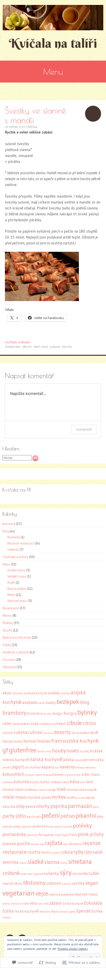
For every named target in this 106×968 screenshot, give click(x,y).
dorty (75, 733)
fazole (7, 741)
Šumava (62, 911)
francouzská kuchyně (75, 740)
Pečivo (7, 615)
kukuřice (21, 781)
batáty (51, 702)
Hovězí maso (16, 570)
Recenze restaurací (20, 543)
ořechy (27, 347)
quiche (23, 843)
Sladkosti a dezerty (15, 652)
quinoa (34, 844)
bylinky (87, 712)
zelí (46, 903)
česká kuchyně (73, 903)
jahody (78, 760)
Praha (73, 835)
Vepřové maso (17, 601)
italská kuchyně (46, 759)
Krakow (47, 775)
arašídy (53, 693)
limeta (8, 789)
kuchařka (7, 782)
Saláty (6, 645)
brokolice (34, 713)
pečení (51, 815)
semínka (10, 862)
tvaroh (8, 883)
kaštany (80, 767)
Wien (40, 903)
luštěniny (30, 790)
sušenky (51, 873)
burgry (70, 713)
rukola (67, 852)
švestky (67, 347)
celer (7, 723)
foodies (44, 741)
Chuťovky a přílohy (17, 342)
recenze (91, 843)
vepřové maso (86, 894)
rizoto (46, 852)
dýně (94, 732)
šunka (97, 911)
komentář (84, 429)
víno (33, 903)
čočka (8, 911)
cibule (74, 723)
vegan (91, 883)
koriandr (30, 775)
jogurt (18, 767)
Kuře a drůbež (16, 589)
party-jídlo (41, 347)
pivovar (7, 826)
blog (84, 702)
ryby (79, 852)
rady (41, 844)
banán (41, 703)
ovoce (30, 806)
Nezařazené (10, 608)
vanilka (78, 883)
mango (51, 790)
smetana (80, 861)
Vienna (6, 903)
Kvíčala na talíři (53, 43)
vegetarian (18, 893)
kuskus (34, 782)
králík (77, 775)
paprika (58, 806)
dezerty (62, 732)
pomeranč (32, 835)
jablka (68, 759)
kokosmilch (13, 774)
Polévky (7, 623)
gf (5, 750)
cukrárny (48, 733)
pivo (100, 816)
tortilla (83, 873)
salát (98, 852)
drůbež (84, 733)
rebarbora (75, 844)
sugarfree (38, 874)
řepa (54, 911)
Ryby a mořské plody (16, 637)
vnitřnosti (16, 903)
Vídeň (25, 903)
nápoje (90, 798)
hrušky (84, 751)
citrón (89, 723)
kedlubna (90, 767)
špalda (71, 911)
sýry (66, 872)
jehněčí (6, 767)
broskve (47, 713)
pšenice (9, 843)
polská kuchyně (63, 826)
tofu (74, 874)
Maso (6, 564)
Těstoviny (9, 667)
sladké (35, 861)
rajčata (53, 843)
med (61, 789)
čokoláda (93, 903)
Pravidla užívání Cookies (73, 949)
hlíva (48, 751)
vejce (41, 893)
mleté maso (14, 797)
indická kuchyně (15, 759)
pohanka (27, 826)
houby (59, 750)
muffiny (72, 798)
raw (65, 844)
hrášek (96, 751)
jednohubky (13, 347)
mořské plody (39, 797)
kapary (47, 767)
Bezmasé (8, 524)
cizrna (7, 732)
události (53, 883)
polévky (82, 825)
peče (38, 816)
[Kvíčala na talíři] (53, 17)
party (96, 807)
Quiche (7, 630)
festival (29, 741)
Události (13, 549)
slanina (55, 347)
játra (27, 767)
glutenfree (22, 750)
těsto (18, 884)
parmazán (80, 805)
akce (6, 693)
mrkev (59, 797)
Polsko (49, 826)
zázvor (55, 903)
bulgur (58, 713)
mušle (81, 797)
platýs (17, 826)
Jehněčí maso (16, 576)
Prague (64, 835)
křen (82, 782)
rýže (88, 852)
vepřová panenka (61, 894)
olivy (20, 806)
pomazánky (14, 834)
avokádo (30, 702)
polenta (38, 826)
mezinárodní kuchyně (81, 790)
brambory (14, 712)
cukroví (35, 732)
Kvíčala (32, 127)
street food (26, 874)
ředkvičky (44, 911)
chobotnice (46, 724)
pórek (83, 834)
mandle (42, 790)
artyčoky (65, 693)
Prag (57, 835)
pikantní (86, 815)
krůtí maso (91, 774)
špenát (83, 911)
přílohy (97, 834)
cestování (20, 723)
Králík (11, 582)
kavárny (67, 767)
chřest (60, 723)
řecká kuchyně (26, 911)
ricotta (33, 852)
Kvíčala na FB (16, 489)
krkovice (68, 775)
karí (57, 767)
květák (65, 782)
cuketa (20, 732)
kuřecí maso (50, 782)
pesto (31, 817)
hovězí (73, 751)
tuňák (93, 873)
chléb (34, 723)
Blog (5, 531)
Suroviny (8, 660)
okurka (8, 806)
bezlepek (67, 702)
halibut (41, 751)
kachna (36, 767)
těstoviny (34, 882)
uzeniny (66, 883)
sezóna (23, 863)
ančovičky (17, 693)
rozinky (56, 852)
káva (74, 781)
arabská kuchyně (35, 693)
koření (38, 775)
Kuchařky (13, 537)
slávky (63, 863)
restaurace (14, 852)
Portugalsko (46, 835)
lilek (89, 781)
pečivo (67, 816)
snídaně (11, 873)
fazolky (17, 741)
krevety (58, 774)
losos (19, 789)
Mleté (11, 595)
